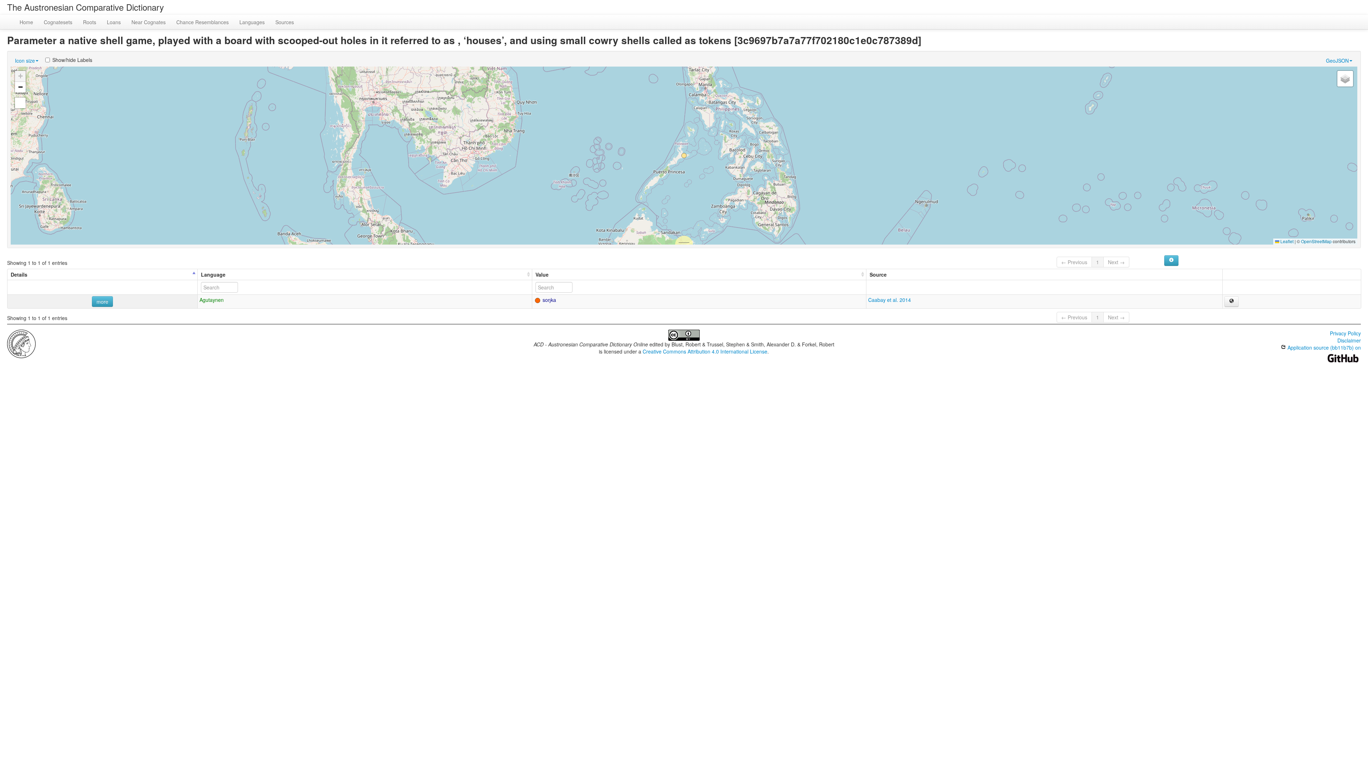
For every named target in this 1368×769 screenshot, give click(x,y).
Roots (89, 22)
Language (213, 274)
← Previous (1074, 262)
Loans (114, 22)
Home (26, 22)
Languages (252, 22)
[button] (684, 155)
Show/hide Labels (72, 59)
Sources (284, 22)
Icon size (25, 60)
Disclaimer (1349, 340)
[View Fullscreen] (20, 103)
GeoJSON (1337, 60)
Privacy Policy (1345, 333)
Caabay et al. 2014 (889, 299)
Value (542, 274)
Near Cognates (148, 22)
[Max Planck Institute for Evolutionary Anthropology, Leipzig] (21, 343)
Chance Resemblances (202, 22)
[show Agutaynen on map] (1231, 301)
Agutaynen (212, 299)
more (102, 301)
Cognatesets (58, 22)
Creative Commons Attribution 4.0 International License (705, 351)
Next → (1116, 262)
